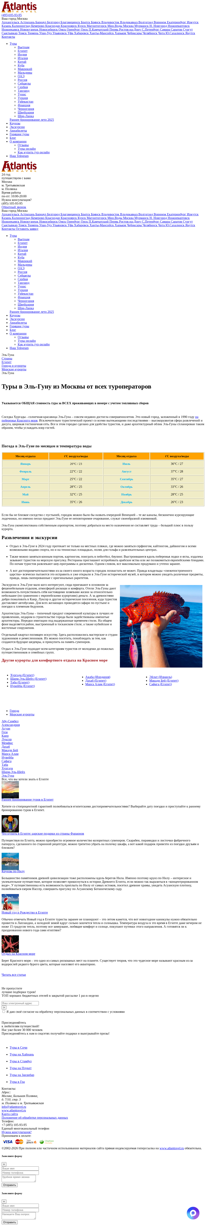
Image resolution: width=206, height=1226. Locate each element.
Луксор (7, 739)
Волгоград (146, 22)
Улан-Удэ (46, 33)
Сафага (6, 761)
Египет (23, 51)
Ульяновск (60, 33)
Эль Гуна (8, 775)
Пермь (114, 29)
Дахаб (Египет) (95, 680)
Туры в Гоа (17, 1081)
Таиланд (23, 90)
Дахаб (6, 746)
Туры (13, 43)
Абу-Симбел (10, 721)
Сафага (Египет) (160, 684)
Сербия (23, 87)
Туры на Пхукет (21, 1068)
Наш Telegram (19, 156)
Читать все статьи (14, 974)
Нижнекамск (11, 29)
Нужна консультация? (17, 1132)
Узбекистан (25, 101)
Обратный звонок (14, 207)
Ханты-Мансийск (102, 33)
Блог (13, 138)
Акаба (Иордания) (97, 677)
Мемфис (7, 743)
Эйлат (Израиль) (160, 677)
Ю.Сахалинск (175, 33)
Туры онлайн (27, 148)
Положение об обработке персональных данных (35, 1117)
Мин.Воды (115, 26)
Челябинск (150, 33)
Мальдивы (25, 72)
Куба (21, 65)
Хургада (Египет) (22, 675)
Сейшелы (24, 83)
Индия (22, 54)
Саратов (177, 29)
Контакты (8, 36)
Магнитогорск (97, 26)
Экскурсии (17, 127)
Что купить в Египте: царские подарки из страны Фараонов (43, 833)
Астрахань (27, 22)
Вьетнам (23, 47)
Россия (22, 80)
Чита (162, 33)
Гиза (5, 732)
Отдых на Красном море (18, 953)
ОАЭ (21, 76)
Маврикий (25, 69)
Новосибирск (49, 29)
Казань (7, 26)
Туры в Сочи (18, 1047)
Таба (5, 764)
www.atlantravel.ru (14, 1110)
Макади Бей (10, 750)
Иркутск (193, 22)
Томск (23, 33)
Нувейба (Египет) (22, 686)
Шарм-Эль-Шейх (13, 772)
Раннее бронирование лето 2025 (32, 119)
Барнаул (41, 22)
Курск (82, 26)
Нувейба (7, 757)
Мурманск (141, 26)
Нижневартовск (179, 26)
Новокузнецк (29, 29)
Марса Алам (10, 754)
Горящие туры (19, 134)
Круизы (15, 123)
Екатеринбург (177, 22)
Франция (24, 105)
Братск (86, 22)
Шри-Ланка (26, 116)
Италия (23, 58)
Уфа (71, 33)
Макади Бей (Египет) (163, 680)
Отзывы (23, 145)
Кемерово (38, 26)
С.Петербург (151, 29)
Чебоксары (135, 33)
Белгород (54, 22)
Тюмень (33, 33)
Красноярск (69, 26)
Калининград (21, 26)
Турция (23, 98)
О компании (18, 141)
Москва (128, 26)
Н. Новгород (158, 26)
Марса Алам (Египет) (100, 684)
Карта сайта (10, 1114)
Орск (85, 29)
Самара (165, 29)
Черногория (26, 109)
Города (14, 710)
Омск (63, 29)
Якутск (190, 33)
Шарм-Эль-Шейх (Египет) (28, 678)
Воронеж (160, 22)
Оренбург (74, 29)
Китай (22, 61)
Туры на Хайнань (22, 1054)
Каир (5, 735)
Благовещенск (71, 22)
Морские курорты (22, 714)
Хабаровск (82, 33)
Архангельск (11, 22)
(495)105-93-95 (12, 15)
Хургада (7, 768)
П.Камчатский (99, 29)
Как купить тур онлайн (34, 152)
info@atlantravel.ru (14, 1106)
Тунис (22, 94)
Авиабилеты (18, 130)
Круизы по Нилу (13, 871)
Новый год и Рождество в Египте (25, 912)
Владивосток (110, 22)
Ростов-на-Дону (130, 29)
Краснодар (53, 26)
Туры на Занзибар (22, 1075)
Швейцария (26, 112)
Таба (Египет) (19, 682)
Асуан (6, 728)
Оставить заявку (27, 229)
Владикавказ (129, 22)
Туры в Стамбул (21, 1061)
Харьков (121, 33)
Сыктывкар (10, 33)
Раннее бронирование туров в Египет (28, 799)
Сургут (188, 29)
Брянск (96, 22)
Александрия (11, 725)
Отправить (9, 1185)
